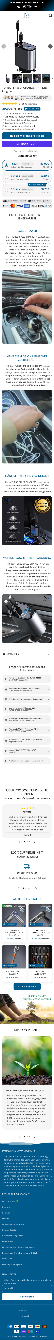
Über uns (6, 1207)
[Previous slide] (19, 842)
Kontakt (6, 1213)
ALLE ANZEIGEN (27, 986)
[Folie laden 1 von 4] (27, 71)
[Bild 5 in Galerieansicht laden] (46, 78)
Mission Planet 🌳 (10, 1201)
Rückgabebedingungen (12, 1235)
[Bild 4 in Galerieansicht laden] (37, 78)
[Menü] (3, 15)
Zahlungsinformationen (13, 1224)
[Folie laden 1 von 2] (22, 71)
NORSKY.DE (16, 1336)
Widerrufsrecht (9, 1241)
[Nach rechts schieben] (50, 46)
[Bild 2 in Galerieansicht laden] (17, 78)
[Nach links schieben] (3, 46)
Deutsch (26, 1316)
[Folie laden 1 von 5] (29, 71)
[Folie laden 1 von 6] (32, 71)
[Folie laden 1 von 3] (24, 71)
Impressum (7, 1258)
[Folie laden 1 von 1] (19, 71)
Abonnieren (27, 1296)
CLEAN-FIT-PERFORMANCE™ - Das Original (40, 932)
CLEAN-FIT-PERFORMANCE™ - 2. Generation (13, 932)
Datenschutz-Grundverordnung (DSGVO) (20, 1253)
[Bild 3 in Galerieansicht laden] (27, 78)
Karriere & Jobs (9, 1230)
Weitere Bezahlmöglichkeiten (27, 151)
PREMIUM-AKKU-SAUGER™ (13, 973)
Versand (6, 1218)
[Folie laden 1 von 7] (35, 71)
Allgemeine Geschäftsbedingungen (18, 1247)
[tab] (24, 841)
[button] (27, 165)
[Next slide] (34, 842)
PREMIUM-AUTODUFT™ (40, 973)
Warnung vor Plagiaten (12, 1264)
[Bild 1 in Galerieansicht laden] (8, 78)
